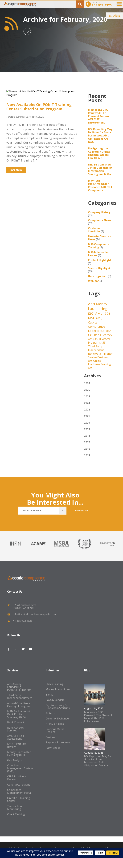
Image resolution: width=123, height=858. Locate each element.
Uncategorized (97, 276)
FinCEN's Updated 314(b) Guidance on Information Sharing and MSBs (100, 169)
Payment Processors (58, 742)
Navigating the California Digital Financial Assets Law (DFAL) (99, 153)
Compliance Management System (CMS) (20, 768)
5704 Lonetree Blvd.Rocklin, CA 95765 (25, 606)
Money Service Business (100, 357)
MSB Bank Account (18, 711)
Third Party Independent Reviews (96, 349)
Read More (16, 170)
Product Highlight (99, 260)
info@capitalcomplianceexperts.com (34, 614)
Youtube (30, 649)
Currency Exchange (57, 718)
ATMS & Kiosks (55, 724)
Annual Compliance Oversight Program (18, 704)
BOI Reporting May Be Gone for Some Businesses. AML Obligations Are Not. (100, 135)
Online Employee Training (99, 364)
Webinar (93, 281)
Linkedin (16, 649)
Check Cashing (16, 814)
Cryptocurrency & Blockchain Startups (58, 706)
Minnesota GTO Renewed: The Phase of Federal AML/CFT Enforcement (99, 116)
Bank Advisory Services (15, 729)
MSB (95, 318)
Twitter (23, 649)
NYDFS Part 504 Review (16, 745)
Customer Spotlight (94, 229)
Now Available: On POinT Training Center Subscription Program (39, 106)
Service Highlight (99, 268)
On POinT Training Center (18, 799)
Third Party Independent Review (19, 696)
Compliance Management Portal (19, 791)
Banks (49, 694)
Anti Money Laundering (97, 308)
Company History (99, 212)
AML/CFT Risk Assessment (15, 737)
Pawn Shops (53, 747)
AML (102, 313)
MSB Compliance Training (98, 245)
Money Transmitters (58, 689)
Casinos (50, 737)
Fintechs (51, 713)
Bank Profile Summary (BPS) (16, 715)
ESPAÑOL (114, 15)
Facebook (8, 649)
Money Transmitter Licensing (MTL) (19, 753)
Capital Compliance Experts (96, 326)
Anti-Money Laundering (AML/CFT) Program (19, 687)
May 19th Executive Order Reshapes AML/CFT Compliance (100, 185)
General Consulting (18, 784)
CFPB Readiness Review (16, 778)
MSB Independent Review (99, 253)
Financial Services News (99, 237)
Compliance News (99, 220)
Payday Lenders (55, 700)
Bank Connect (15, 722)
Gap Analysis (14, 760)
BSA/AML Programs (99, 340)
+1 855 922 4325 (22, 620)
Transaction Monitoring (14, 807)
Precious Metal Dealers (55, 730)
